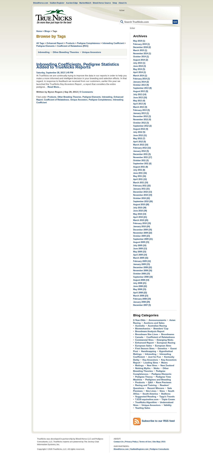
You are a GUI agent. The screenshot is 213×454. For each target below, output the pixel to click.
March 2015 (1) (140, 50)
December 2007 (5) (142, 305)
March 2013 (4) (140, 107)
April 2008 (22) (140, 292)
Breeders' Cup (160, 328)
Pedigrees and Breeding (158, 379)
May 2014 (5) (139, 69)
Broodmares (167, 334)
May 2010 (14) (139, 214)
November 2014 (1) (142, 53)
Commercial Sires (144, 340)
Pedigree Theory (144, 377)
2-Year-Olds (139, 320)
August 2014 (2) (140, 60)
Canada (139, 337)
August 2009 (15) (141, 242)
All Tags (40, 43)
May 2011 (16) (139, 176)
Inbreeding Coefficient (113, 43)
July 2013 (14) (139, 94)
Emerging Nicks (165, 340)
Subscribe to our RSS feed (158, 420)
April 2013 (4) (139, 104)
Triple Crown (168, 399)
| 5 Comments (85, 92)
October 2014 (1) (141, 56)
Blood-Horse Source (102, 3)
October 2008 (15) (141, 273)
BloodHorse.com (40, 3)
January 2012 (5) (141, 151)
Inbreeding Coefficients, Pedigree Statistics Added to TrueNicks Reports (77, 65)
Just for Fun (154, 357)
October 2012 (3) (141, 123)
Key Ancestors (150, 360)
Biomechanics (142, 328)
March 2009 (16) (140, 258)
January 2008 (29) (141, 302)
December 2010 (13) (142, 192)
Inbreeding (44, 52)
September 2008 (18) (143, 277)
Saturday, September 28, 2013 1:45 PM (54, 72)
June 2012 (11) (140, 135)
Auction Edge (72, 3)
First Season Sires (145, 348)
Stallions (165, 394)
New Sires (152, 365)
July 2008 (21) (139, 283)
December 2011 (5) (142, 154)
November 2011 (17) (142, 157)
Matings (139, 365)
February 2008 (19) (142, 299)
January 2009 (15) (141, 264)
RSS (85, 46)
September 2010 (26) (143, 201)
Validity (168, 405)
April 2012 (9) (139, 141)
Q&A (150, 382)
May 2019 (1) (139, 41)
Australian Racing (157, 325)
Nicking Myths (142, 368)
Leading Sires (150, 362)
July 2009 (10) (139, 245)
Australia (140, 325)
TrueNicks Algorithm (146, 402)
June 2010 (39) (140, 211)
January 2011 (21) (141, 189)
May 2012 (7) (139, 138)
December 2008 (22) (142, 267)
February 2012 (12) (142, 148)
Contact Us (119, 442)
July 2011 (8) (139, 170)
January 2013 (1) (141, 113)
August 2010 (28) (141, 204)
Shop (114, 3)
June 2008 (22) (140, 286)
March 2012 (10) (140, 145)
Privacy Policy (131, 442)
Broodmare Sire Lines (146, 334)
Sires (162, 391)
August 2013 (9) (140, 91)
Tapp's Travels (167, 396)
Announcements (157, 320)
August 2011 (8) (140, 167)
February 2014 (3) (141, 79)
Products (70, 43)
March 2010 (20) (140, 220)
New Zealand (167, 365)
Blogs (47, 31)
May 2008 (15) (139, 289)
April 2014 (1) (139, 72)
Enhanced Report (55, 43)
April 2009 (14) (140, 255)
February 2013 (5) (141, 110)
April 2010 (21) (140, 217)
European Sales (143, 345)
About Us (123, 3)
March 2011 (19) (140, 182)
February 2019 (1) (141, 44)
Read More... (54, 87)
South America (150, 394)
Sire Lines (151, 391)
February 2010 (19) (142, 223)
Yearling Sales (142, 408)
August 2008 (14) (141, 280)
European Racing (166, 342)
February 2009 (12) (142, 261)
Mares (164, 362)
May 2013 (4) (139, 100)
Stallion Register (57, 3)
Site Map (156, 442)
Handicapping (148, 351)
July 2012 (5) (139, 132)
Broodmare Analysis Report (149, 331)
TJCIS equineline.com (146, 399)
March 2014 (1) (140, 75)
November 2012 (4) (142, 119)
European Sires (163, 345)
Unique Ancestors (91, 52)
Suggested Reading (145, 396)
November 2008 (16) (142, 270)
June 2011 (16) (140, 173)
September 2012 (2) (142, 126)
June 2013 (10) (140, 97)
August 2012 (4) (140, 129)
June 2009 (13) (140, 248)
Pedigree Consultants (159, 449)
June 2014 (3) (139, 66)
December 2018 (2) (142, 47)
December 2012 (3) (142, 116)
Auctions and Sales (154, 323)
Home (54, 16)
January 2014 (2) (141, 82)
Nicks (157, 368)
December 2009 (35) (142, 230)
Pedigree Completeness (88, 43)
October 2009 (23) (141, 236)
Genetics (162, 348)
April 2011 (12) (140, 179)
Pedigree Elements (45, 46)
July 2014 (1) (139, 63)
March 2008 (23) (140, 296)
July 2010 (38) (139, 207)
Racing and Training (146, 385)
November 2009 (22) (142, 233)
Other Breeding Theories (66, 52)
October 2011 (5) (141, 160)
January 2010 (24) (141, 226)
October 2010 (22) (141, 198)
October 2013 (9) (141, 85)
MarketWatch (85, 3)
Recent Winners (155, 388)
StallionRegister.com (139, 449)
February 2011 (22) (142, 185)
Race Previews (163, 382)
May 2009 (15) (139, 252)
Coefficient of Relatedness (69, 46)
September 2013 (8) (142, 88)
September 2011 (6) (142, 163)
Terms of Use (145, 442)
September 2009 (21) (143, 239)
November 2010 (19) (142, 195)
